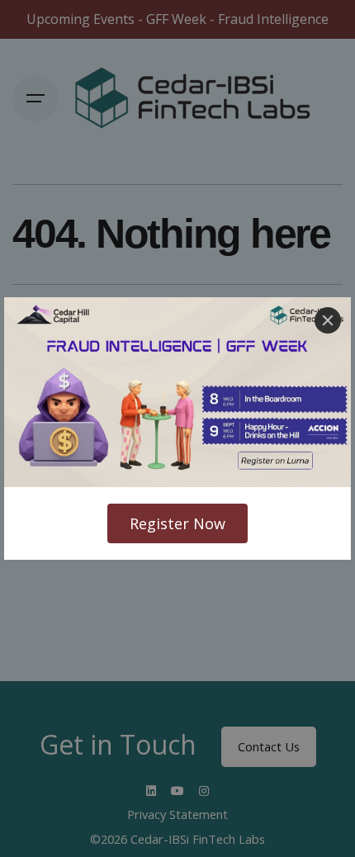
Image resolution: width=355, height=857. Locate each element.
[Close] (328, 320)
